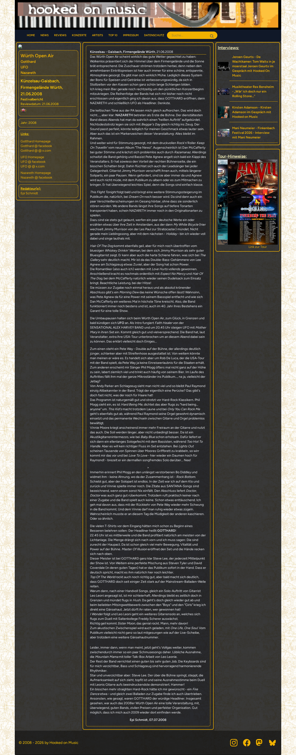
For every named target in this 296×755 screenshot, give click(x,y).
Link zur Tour (248, 247)
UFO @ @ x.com (33, 166)
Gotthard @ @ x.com (36, 151)
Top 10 (112, 35)
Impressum (131, 35)
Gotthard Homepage (36, 141)
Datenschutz (154, 35)
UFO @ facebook (33, 162)
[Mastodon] (259, 742)
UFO (24, 67)
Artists (97, 35)
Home (31, 35)
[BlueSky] (272, 742)
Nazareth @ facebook (36, 177)
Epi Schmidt (29, 193)
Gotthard (28, 61)
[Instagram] (233, 742)
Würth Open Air (37, 55)
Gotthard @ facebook (36, 146)
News (44, 35)
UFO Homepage (32, 157)
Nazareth (28, 72)
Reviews (60, 35)
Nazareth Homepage (36, 173)
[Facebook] (246, 742)
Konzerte (79, 35)
